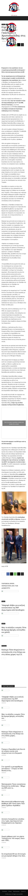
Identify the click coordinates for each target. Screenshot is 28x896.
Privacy (10, 891)
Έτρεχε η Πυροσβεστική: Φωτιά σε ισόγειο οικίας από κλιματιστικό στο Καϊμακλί (13, 751)
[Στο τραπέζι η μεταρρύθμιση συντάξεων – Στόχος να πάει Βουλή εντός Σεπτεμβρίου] (14, 762)
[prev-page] (3, 658)
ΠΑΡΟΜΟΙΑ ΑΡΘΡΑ (8, 583)
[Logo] (11, 33)
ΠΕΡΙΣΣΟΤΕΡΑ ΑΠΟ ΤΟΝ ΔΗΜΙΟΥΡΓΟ (10, 587)
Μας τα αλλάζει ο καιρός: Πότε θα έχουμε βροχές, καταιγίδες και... (13, 716)
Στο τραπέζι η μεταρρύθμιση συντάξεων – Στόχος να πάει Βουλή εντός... (12, 768)
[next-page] (5, 658)
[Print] (22, 574)
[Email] (18, 574)
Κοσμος (3, 601)
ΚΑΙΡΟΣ (3, 623)
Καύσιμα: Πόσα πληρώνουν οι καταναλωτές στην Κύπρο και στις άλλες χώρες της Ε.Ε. (13, 652)
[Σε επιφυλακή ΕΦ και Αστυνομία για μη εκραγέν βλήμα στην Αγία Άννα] (14, 849)
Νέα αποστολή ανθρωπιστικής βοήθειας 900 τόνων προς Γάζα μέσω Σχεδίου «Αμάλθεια (13, 803)
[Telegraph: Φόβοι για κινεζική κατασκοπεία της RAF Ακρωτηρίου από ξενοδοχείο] (14, 596)
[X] (11, 574)
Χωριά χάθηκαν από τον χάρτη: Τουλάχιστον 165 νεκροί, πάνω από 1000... (13, 838)
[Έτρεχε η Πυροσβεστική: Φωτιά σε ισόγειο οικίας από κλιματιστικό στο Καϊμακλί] (14, 744)
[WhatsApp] (15, 574)
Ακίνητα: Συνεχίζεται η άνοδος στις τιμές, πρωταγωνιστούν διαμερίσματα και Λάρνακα (13, 821)
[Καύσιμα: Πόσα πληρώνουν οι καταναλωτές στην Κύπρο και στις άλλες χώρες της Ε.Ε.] (14, 641)
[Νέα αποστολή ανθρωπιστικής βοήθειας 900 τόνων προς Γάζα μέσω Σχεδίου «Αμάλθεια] (14, 797)
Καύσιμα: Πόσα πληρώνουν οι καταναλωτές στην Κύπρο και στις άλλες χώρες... (12, 734)
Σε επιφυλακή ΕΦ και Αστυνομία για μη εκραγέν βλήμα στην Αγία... (14, 855)
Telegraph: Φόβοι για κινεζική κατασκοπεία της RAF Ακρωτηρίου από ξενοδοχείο (13, 607)
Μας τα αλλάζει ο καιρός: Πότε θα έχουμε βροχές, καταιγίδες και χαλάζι (14, 630)
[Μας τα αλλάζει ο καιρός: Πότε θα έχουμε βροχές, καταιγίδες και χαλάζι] (14, 618)
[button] (2, 18)
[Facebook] (8, 574)
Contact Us (23, 891)
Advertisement (16, 891)
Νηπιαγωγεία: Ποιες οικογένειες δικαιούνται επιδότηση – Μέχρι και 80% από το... (14, 786)
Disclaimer (4, 891)
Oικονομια (4, 645)
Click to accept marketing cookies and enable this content (14, 423)
